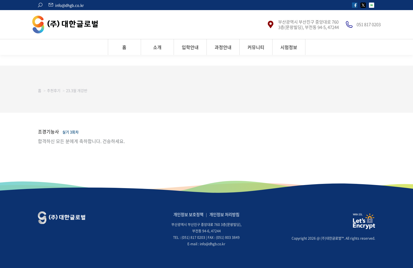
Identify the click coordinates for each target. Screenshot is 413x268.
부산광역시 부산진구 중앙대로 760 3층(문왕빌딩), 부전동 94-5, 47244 (308, 24)
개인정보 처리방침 (224, 214)
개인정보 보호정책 (188, 214)
